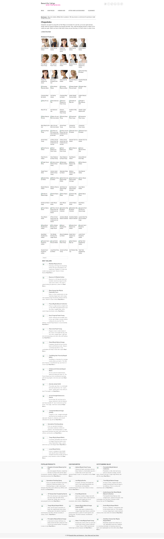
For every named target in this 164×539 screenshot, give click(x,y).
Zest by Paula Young (63, 126)
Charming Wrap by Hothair (63, 96)
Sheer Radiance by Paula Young (54, 157)
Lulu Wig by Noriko (80, 480)
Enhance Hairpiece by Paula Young (63, 111)
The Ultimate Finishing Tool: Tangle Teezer (53, 236)
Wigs (42, 10)
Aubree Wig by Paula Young (83, 467)
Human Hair (61, 10)
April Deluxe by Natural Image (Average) (72, 188)
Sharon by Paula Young (55, 329)
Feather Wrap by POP (82, 96)
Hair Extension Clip (53, 110)
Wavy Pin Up (44, 109)
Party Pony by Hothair (44, 157)
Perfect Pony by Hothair (44, 49)
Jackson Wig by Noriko (72, 203)
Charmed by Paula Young (72, 126)
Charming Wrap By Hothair (44, 96)
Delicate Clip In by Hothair (73, 140)
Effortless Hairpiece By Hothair (72, 173)
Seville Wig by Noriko (53, 203)
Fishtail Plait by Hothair (82, 49)
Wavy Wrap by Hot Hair (45, 126)
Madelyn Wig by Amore (55, 263)
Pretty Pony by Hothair (53, 49)
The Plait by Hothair (53, 96)
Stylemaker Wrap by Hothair (64, 172)
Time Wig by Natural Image (110, 480)
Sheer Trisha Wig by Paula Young (84, 520)
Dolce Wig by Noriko (63, 203)
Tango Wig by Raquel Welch (56, 437)
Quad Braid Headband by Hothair (44, 236)
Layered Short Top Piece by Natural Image (83, 218)
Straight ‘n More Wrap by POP (82, 110)
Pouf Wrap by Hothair (72, 157)
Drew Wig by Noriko (80, 494)
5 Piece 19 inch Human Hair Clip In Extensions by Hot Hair (64, 142)
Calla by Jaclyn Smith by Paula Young (53, 173)
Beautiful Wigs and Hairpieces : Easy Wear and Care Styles (84, 535)
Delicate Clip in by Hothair (83, 140)
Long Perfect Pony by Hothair (54, 250)
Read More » (49, 272)
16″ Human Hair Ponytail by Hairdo (57, 494)
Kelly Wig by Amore (81, 203)
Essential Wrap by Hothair (73, 80)
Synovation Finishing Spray (55, 424)
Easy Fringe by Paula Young (56, 315)
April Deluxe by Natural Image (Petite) (63, 188)
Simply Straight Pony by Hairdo (72, 96)
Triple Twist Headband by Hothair (82, 251)
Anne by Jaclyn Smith (55, 384)
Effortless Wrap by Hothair (54, 187)
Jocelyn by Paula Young (64, 250)
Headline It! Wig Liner (73, 110)
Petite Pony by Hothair (72, 49)
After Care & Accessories (77, 10)
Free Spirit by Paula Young (44, 64)
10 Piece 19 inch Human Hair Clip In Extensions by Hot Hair (54, 142)
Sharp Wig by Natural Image (56, 342)
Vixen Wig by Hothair (82, 187)
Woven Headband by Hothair (64, 235)
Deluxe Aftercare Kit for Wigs (82, 157)
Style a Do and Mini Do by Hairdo (54, 126)
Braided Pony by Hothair (73, 64)
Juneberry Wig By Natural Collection (64, 217)
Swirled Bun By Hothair (63, 80)
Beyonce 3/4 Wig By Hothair (56, 277)
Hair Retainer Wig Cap (73, 250)
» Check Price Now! (46, 31)
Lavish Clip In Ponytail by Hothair (82, 236)
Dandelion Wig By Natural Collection (73, 217)
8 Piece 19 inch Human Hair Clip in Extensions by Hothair (54, 219)
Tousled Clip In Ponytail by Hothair (44, 251)
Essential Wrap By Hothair (83, 80)
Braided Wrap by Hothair (45, 187)
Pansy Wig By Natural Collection (58, 304)
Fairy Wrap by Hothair (82, 172)
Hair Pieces (50, 10)
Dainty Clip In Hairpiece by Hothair (82, 65)
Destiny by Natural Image (45, 203)
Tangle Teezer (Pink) (44, 172)
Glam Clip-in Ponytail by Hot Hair (53, 81)
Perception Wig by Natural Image (57, 519)
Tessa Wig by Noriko (44, 217)
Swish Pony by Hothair (63, 64)
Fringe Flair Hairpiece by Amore (63, 50)
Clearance (91, 10)
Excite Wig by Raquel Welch (110, 505)
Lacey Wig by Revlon (54, 449)
